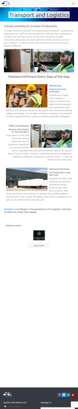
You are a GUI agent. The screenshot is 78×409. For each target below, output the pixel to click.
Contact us (10, 209)
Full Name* (45, 406)
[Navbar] (73, 4)
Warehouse (55, 85)
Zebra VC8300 (39, 246)
